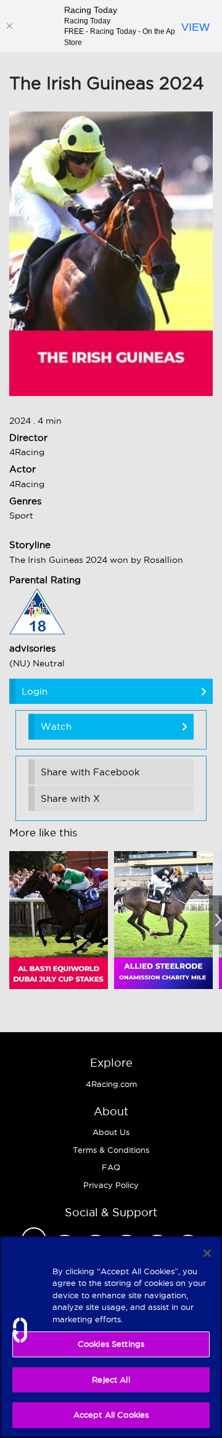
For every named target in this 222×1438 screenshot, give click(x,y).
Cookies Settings (111, 1343)
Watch (56, 726)
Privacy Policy (111, 1185)
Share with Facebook (90, 772)
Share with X (70, 798)
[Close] (9, 26)
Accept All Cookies (111, 1414)
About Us (111, 1132)
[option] (58, 920)
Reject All (111, 1379)
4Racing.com (111, 1084)
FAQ (111, 1167)
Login (34, 691)
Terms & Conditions (111, 1149)
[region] (111, 1337)
